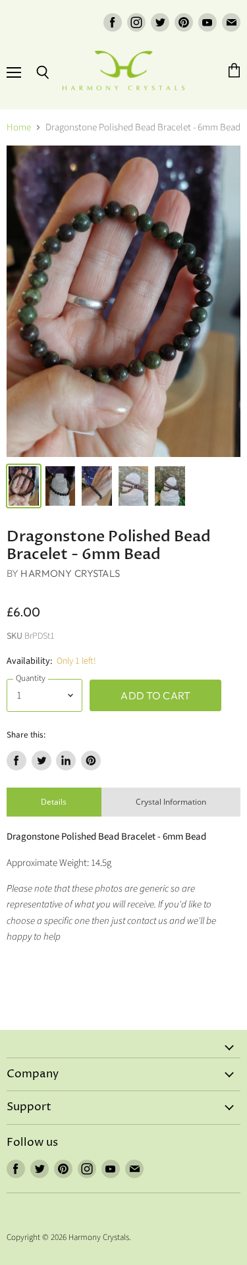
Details (54, 801)
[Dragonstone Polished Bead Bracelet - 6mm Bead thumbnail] (23, 486)
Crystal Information (171, 801)
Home (19, 127)
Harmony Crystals (69, 573)
